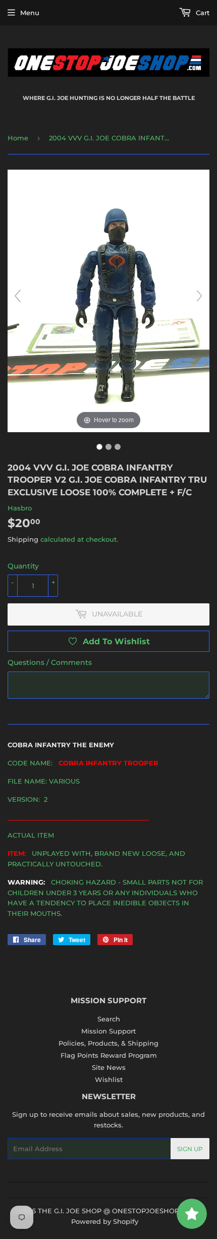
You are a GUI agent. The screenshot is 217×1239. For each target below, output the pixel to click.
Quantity (23, 566)
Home (18, 138)
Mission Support (108, 1031)
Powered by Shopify (104, 1221)
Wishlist (109, 1079)
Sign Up (190, 1149)
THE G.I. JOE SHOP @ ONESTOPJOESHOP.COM (117, 1211)
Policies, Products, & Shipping (108, 1043)
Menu (29, 13)
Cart (201, 13)
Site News (109, 1067)
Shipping (23, 539)
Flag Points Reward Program (109, 1055)
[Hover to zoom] (108, 300)
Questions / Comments (50, 662)
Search (108, 1019)
